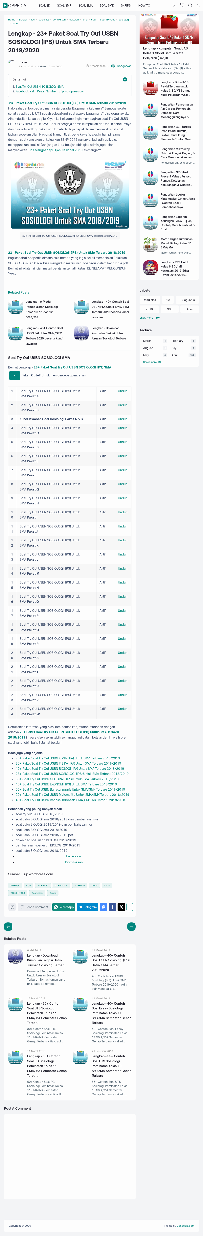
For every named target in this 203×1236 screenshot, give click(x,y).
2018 (149, 309)
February (177, 340)
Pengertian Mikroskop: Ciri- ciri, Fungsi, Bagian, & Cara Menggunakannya (178, 153)
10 (168, 299)
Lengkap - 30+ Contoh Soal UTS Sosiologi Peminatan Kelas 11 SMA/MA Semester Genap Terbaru (47, 1013)
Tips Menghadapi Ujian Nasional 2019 (55, 150)
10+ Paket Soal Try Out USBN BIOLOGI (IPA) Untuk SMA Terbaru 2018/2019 (70, 769)
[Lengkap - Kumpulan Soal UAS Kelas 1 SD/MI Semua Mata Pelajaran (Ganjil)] (169, 43)
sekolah (81, 885)
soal (108, 885)
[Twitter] (121, 907)
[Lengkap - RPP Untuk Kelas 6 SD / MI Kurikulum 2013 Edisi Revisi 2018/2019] (150, 274)
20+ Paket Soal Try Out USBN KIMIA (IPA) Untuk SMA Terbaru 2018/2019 (68, 758)
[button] (119, 65)
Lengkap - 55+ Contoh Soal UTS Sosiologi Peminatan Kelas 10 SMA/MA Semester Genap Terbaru (111, 1066)
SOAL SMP (64, 5)
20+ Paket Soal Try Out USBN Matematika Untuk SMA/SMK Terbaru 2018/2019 (72, 795)
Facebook (73, 856)
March (147, 340)
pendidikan (62, 885)
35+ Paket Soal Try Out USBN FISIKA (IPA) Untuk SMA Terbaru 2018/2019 (68, 763)
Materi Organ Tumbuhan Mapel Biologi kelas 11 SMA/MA (176, 243)
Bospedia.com (185, 1225)
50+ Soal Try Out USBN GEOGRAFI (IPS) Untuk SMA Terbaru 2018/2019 (67, 779)
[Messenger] (103, 907)
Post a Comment (37, 907)
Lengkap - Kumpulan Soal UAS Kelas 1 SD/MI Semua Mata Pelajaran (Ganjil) (165, 53)
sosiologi (38, 893)
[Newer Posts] (131, 926)
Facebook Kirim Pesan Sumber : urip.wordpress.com (50, 91)
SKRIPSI (126, 5)
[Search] (190, 5)
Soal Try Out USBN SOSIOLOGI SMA (40, 86)
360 (169, 309)
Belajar (16, 885)
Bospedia (15, 5)
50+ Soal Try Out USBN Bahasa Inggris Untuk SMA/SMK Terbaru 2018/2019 (70, 789)
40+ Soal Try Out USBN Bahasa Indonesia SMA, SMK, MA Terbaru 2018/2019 (71, 800)
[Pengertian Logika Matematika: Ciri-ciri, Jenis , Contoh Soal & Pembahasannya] (150, 206)
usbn (53, 893)
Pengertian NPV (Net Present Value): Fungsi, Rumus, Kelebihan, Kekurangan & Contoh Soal (176, 181)
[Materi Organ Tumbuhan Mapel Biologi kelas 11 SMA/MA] (150, 250)
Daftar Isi (19, 79)
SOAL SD (44, 5)
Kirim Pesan (74, 862)
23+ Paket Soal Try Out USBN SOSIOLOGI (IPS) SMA (72, 367)
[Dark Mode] (174, 5)
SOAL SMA (85, 5)
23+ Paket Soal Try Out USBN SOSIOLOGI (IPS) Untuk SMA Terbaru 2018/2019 (67, 103)
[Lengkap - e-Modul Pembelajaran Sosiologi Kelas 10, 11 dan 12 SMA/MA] (15, 313)
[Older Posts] (8, 926)
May (146, 355)
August (148, 348)
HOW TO (144, 5)
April (174, 355)
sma (95, 885)
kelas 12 (43, 885)
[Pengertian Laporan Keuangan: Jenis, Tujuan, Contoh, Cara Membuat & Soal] (150, 228)
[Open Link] (198, 5)
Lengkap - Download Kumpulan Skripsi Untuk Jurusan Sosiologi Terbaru (109, 333)
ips (29, 885)
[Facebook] (112, 907)
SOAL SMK (107, 5)
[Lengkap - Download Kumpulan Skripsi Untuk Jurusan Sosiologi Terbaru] (81, 339)
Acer (190, 309)
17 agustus (187, 299)
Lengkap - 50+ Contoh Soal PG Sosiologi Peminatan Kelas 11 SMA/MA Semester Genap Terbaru (47, 1066)
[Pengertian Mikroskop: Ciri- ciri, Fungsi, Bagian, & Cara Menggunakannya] (150, 160)
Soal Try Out (18, 893)
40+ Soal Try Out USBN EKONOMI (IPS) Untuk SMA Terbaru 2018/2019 (66, 784)
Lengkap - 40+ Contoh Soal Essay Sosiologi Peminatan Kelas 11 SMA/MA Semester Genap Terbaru (111, 1013)
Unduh (122, 391)
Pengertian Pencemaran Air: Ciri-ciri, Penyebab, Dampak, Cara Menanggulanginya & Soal (177, 113)
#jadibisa (150, 299)
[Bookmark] (12, 908)
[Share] (129, 907)
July (173, 348)
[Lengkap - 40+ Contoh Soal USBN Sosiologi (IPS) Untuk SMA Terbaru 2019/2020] (80, 962)
